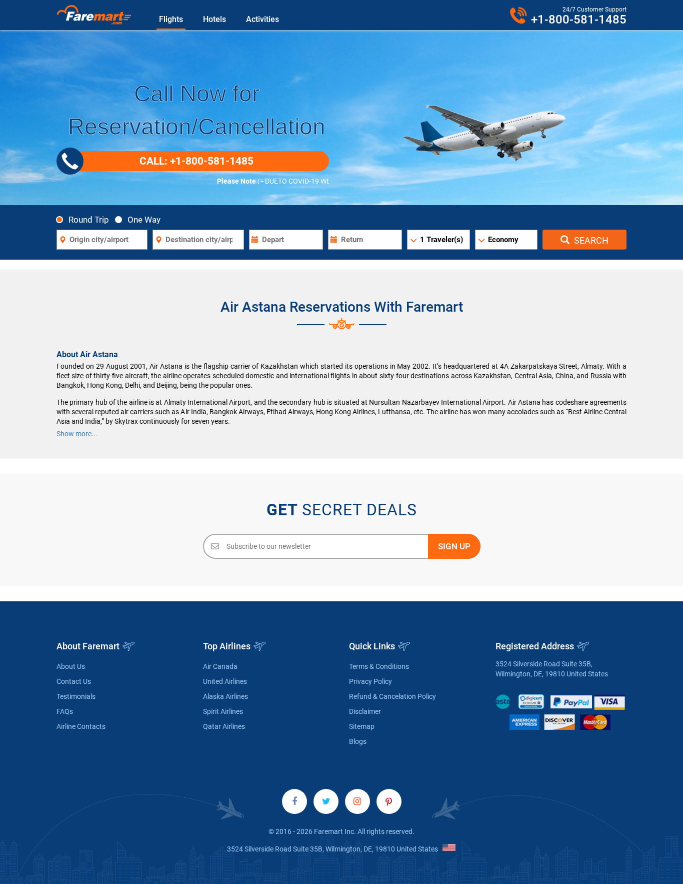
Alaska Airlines (225, 696)
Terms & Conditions (379, 666)
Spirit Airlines (223, 711)
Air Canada (220, 666)
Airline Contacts (81, 726)
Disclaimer (365, 711)
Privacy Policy (370, 681)
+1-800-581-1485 (578, 20)
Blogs (357, 741)
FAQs (64, 711)
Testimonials (76, 696)
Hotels (214, 19)
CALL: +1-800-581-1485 (197, 161)
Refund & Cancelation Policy (392, 696)
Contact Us (73, 681)
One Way (144, 219)
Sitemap (361, 726)
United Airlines (225, 681)
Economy (503, 239)
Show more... (77, 434)
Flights (171, 19)
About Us (70, 666)
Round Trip (88, 219)
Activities (262, 19)
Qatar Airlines (224, 726)
